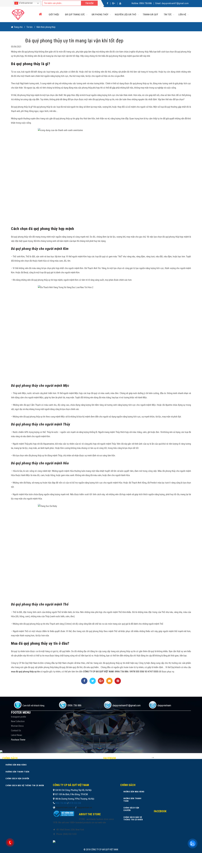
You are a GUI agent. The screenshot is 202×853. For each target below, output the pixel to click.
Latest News (16, 735)
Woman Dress (17, 726)
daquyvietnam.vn (84, 807)
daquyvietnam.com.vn (65, 807)
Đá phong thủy (100, 14)
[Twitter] (92, 681)
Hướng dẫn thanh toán (17, 772)
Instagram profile (18, 716)
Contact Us (16, 730)
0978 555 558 (75, 803)
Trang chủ (18, 27)
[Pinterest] (118, 681)
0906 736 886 (145, 3)
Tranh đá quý (150, 14)
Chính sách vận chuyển (17, 778)
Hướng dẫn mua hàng (16, 765)
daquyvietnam (164, 705)
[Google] (101, 681)
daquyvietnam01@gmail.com (175, 3)
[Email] (109, 681)
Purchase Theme (18, 739)
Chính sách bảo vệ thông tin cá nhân (25, 785)
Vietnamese (25, 3)
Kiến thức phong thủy (46, 27)
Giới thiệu (54, 14)
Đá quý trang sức (75, 14)
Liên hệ (182, 14)
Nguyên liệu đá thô (125, 14)
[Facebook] (84, 681)
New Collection (18, 721)
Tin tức (168, 14)
